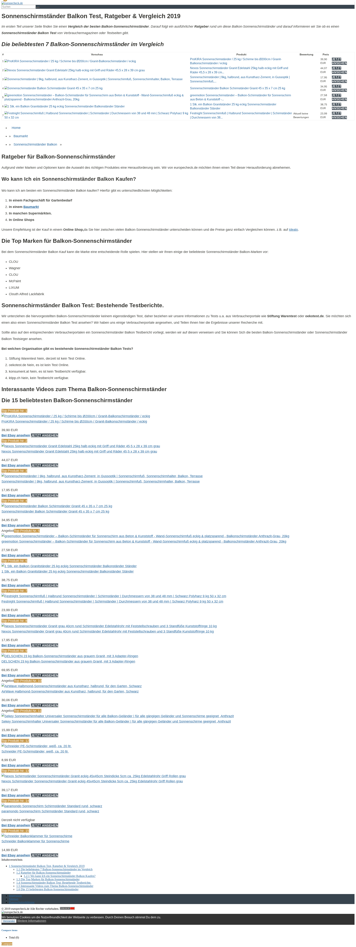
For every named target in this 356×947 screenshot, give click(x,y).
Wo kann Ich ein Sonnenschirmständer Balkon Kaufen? (59, 876)
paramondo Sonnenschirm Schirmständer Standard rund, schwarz (50, 811)
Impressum (15, 895)
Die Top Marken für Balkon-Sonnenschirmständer (48, 879)
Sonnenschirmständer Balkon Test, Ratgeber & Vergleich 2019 (47, 866)
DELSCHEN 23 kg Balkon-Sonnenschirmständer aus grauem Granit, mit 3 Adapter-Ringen (68, 661)
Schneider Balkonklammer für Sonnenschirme (35, 841)
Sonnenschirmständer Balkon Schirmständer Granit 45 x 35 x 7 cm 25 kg (237, 88)
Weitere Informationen (31, 920)
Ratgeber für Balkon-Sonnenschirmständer (43, 872)
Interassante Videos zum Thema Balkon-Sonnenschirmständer (54, 886)
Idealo (293, 229)
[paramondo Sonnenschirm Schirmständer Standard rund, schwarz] (51, 806)
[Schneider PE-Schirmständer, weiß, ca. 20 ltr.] (36, 746)
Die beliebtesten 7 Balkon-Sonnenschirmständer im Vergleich (54, 869)
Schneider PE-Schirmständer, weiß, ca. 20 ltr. (35, 751)
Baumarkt (21, 136)
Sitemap (13, 899)
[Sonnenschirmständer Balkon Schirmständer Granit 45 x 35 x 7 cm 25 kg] (53, 88)
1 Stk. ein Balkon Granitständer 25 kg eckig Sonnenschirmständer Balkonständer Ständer (67, 571)
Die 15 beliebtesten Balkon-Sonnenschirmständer (47, 889)
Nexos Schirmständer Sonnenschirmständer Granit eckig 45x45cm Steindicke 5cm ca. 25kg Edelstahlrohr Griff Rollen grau (92, 781)
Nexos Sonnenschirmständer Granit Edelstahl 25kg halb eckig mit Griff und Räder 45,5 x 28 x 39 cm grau (79, 451)
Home (16, 128)
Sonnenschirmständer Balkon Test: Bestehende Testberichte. (53, 882)
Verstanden (9, 921)
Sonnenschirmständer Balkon (35, 144)
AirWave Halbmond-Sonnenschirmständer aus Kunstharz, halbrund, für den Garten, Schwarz (70, 691)
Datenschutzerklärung (21, 902)
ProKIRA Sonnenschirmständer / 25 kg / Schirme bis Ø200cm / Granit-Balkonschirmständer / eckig (74, 421)
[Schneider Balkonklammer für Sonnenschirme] (36, 836)
